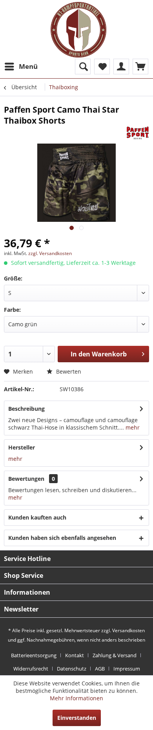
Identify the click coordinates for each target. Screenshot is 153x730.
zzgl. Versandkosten (50, 253)
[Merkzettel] (102, 66)
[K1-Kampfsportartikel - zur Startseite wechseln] (78, 30)
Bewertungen (26, 478)
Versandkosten (128, 630)
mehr (132, 427)
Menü (28, 66)
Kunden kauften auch (37, 517)
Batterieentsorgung (33, 655)
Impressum (126, 668)
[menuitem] (21, 66)
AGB (100, 668)
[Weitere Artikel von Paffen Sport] (137, 133)
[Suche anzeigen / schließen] (83, 66)
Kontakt (74, 655)
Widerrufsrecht (30, 668)
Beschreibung (26, 408)
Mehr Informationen (76, 698)
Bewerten (68, 371)
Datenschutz (71, 668)
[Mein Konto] (121, 66)
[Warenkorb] (140, 66)
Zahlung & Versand (115, 655)
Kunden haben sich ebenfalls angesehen (62, 537)
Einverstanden (76, 717)
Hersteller (21, 447)
